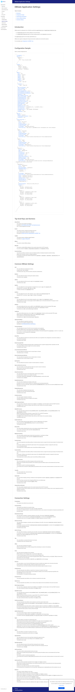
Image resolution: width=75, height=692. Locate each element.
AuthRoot (19, 78)
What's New (3, 6)
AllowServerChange (22, 125)
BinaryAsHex (20, 104)
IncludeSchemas (21, 152)
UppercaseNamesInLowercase (23, 95)
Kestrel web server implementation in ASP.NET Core (31, 233)
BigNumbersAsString (21, 105)
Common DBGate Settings (21, 18)
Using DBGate (3, 16)
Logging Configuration (26, 238)
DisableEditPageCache (22, 98)
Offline (20, 132)
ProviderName (21, 126)
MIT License (3, 14)
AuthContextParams (22, 183)
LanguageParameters (21, 109)
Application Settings (4, 21)
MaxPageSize (20, 94)
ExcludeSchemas (21, 153)
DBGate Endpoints (4, 24)
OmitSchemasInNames (22, 158)
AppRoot (19, 77)
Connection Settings (20, 19)
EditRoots (19, 80)
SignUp (20, 176)
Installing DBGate (4, 19)
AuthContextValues (22, 180)
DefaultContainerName (22, 96)
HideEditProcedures (21, 102)
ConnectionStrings (20, 119)
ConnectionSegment (21, 88)
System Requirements (5, 9)
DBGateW (18, 113)
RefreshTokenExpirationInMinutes (24, 93)
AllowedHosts (19, 55)
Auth (18, 73)
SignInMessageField (22, 179)
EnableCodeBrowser (21, 103)
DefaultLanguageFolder (22, 90)
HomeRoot (19, 79)
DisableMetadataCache (22, 97)
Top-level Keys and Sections (21, 16)
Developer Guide (3, 27)
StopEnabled (20, 111)
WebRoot (19, 74)
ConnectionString (22, 127)
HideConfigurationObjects (23, 101)
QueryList (20, 151)
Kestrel (18, 56)
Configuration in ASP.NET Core (27, 41)
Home (19, 150)
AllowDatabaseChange (22, 124)
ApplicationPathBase (22, 87)
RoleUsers (20, 184)
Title (20, 121)
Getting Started (3, 4)
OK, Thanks (61, 688)
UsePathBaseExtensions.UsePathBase (29, 323)
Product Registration (4, 29)
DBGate (18, 72)
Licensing (3, 11)
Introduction (18, 13)
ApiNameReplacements (22, 168)
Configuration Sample (20, 14)
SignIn (20, 175)
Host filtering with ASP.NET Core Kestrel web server (31, 225)
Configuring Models (4, 26)
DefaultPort (20, 89)
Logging (18, 64)
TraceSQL (19, 110)
